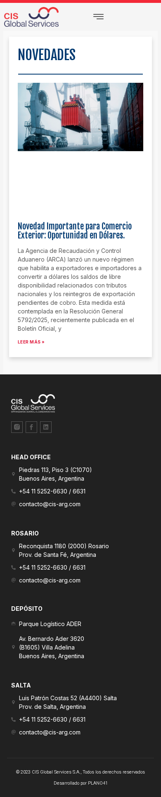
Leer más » (31, 341)
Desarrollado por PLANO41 (81, 783)
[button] (99, 17)
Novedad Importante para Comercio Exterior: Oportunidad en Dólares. (75, 231)
